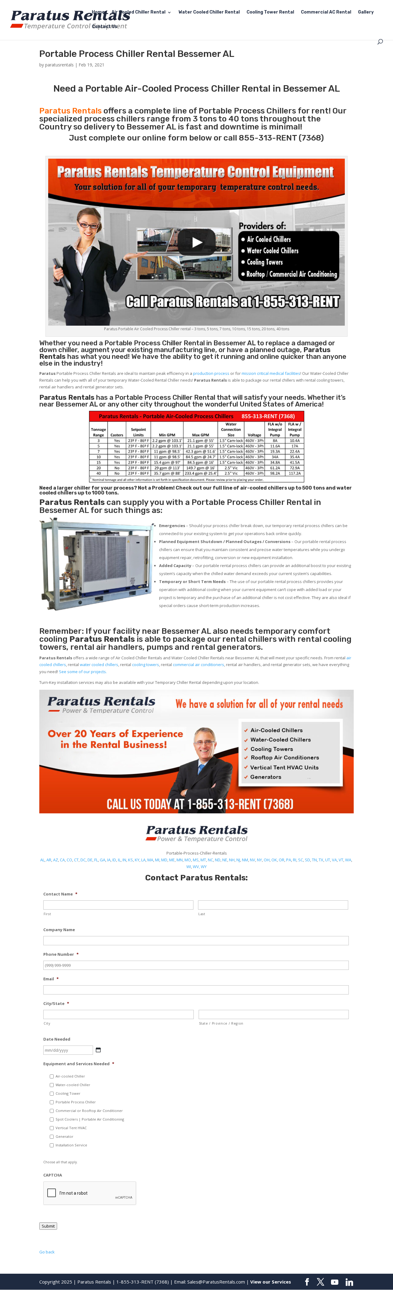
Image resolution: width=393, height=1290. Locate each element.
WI (188, 866)
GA (102, 860)
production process (211, 373)
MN (180, 860)
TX (321, 860)
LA (143, 860)
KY (137, 860)
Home (98, 12)
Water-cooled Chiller (73, 1084)
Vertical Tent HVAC (71, 1127)
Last (201, 914)
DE (90, 860)
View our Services (270, 1282)
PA (288, 860)
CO (69, 860)
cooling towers (145, 664)
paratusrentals (59, 65)
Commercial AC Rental (326, 12)
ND (217, 860)
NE (224, 860)
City (47, 1023)
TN (314, 860)
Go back (47, 1252)
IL (119, 860)
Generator (64, 1136)
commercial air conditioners (198, 664)
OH (267, 860)
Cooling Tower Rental (270, 12)
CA (62, 860)
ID (114, 860)
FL (96, 860)
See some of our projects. (83, 671)
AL (42, 860)
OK (274, 860)
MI (157, 860)
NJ (238, 860)
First (47, 914)
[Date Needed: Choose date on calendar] (98, 1050)
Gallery (366, 12)
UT (327, 860)
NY (259, 860)
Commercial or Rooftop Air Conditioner (89, 1110)
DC (83, 860)
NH (232, 860)
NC (210, 860)
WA (348, 860)
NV (252, 860)
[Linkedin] (349, 1282)
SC (300, 860)
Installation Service (71, 1145)
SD (307, 860)
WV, (196, 866)
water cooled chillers (99, 664)
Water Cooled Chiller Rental (209, 12)
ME (172, 860)
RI (294, 860)
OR (281, 860)
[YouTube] (335, 1282)
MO (188, 860)
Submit (48, 1226)
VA (334, 860)
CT (76, 860)
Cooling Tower (68, 1093)
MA (150, 860)
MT (203, 860)
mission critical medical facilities (271, 373)
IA (109, 860)
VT (341, 860)
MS (196, 860)
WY (204, 866)
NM (245, 860)
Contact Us (104, 27)
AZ (55, 860)
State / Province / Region (221, 1023)
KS (130, 860)
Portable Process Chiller (143, 343)
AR (48, 860)
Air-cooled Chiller (70, 1076)
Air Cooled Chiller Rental (138, 12)
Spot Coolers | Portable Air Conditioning (90, 1119)
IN (124, 860)
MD (164, 860)
